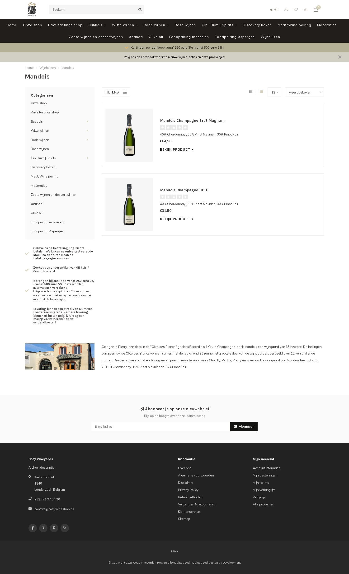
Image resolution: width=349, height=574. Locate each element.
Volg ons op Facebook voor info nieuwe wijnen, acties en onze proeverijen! (174, 57)
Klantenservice (189, 511)
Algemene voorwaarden (196, 475)
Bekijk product (176, 149)
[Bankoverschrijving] (174, 551)
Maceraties (327, 25)
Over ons (184, 468)
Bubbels (95, 25)
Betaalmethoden (190, 497)
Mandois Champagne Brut (184, 190)
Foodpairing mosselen (189, 37)
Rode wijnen (154, 25)
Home (12, 25)
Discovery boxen (257, 25)
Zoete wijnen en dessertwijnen (96, 37)
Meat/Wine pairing (294, 25)
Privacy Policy (188, 490)
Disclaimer (185, 483)
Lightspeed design (205, 562)
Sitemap (184, 519)
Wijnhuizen (270, 37)
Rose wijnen (185, 25)
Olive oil (156, 37)
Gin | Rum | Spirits (217, 25)
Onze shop (32, 25)
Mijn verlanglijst (264, 490)
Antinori (136, 37)
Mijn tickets (261, 483)
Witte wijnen (123, 25)
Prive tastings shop (65, 25)
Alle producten (263, 504)
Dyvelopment (232, 562)
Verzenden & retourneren (196, 504)
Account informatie (266, 468)
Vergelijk (259, 497)
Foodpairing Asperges (235, 37)
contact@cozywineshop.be (54, 509)
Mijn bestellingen (265, 475)
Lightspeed (182, 562)
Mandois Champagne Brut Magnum (192, 120)
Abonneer (246, 426)
